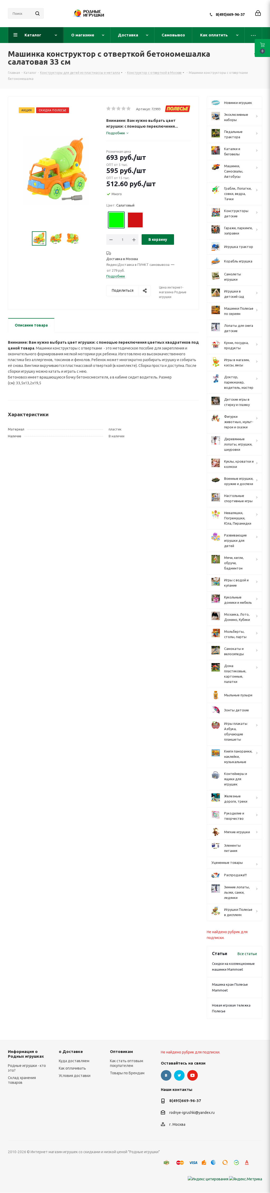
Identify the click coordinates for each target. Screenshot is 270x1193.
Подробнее (115, 276)
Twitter (179, 1075)
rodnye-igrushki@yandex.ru (192, 1113)
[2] (113, 109)
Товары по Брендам (127, 1073)
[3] (118, 109)
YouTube (192, 1075)
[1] (108, 109)
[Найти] (37, 13)
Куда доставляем (74, 1061)
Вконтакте (166, 1075)
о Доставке (71, 1051)
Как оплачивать (72, 1068)
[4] (123, 109)
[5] (128, 109)
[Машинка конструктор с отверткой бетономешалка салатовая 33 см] (56, 170)
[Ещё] (253, 35)
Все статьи (247, 954)
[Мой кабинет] (258, 14)
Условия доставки (74, 1076)
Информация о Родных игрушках (26, 1053)
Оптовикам (121, 1051)
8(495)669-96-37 (230, 14)
